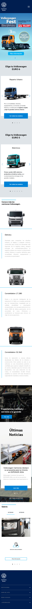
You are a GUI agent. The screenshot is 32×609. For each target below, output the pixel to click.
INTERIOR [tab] (21, 512)
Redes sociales (5, 597)
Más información (16, 559)
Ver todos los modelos (16, 116)
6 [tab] (21, 191)
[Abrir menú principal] (29, 6)
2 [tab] (12, 191)
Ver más (6, 417)
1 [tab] (12, 122)
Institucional (5, 587)
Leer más (16, 488)
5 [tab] (19, 191)
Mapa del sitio (5, 592)
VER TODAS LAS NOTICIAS (16, 498)
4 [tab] (19, 122)
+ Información (5, 602)
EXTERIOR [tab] (10, 512)
